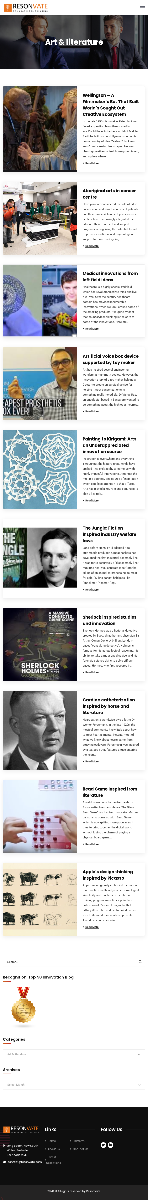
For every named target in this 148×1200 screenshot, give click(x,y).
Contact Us (80, 1149)
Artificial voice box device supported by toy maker (111, 359)
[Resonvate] (26, 7)
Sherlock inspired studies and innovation (109, 620)
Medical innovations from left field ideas (110, 277)
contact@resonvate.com (25, 1162)
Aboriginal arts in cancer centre (109, 194)
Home (52, 1141)
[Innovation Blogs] (24, 1008)
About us (54, 1149)
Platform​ (79, 1141)
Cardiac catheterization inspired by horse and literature (109, 706)
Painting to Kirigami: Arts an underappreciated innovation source (109, 445)
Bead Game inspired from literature (110, 792)
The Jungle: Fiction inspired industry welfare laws (109, 534)
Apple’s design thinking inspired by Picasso (108, 875)
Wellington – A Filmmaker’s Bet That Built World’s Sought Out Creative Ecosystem (111, 104)
